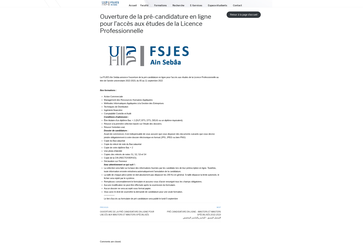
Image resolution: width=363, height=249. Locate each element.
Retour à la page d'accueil (243, 14)
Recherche (178, 5)
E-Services (196, 5)
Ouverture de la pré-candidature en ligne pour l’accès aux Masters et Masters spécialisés (127, 213)
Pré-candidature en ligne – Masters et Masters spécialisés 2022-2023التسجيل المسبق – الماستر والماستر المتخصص (194, 214)
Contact (237, 5)
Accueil (133, 5)
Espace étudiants (217, 5)
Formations (160, 5)
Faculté (144, 5)
